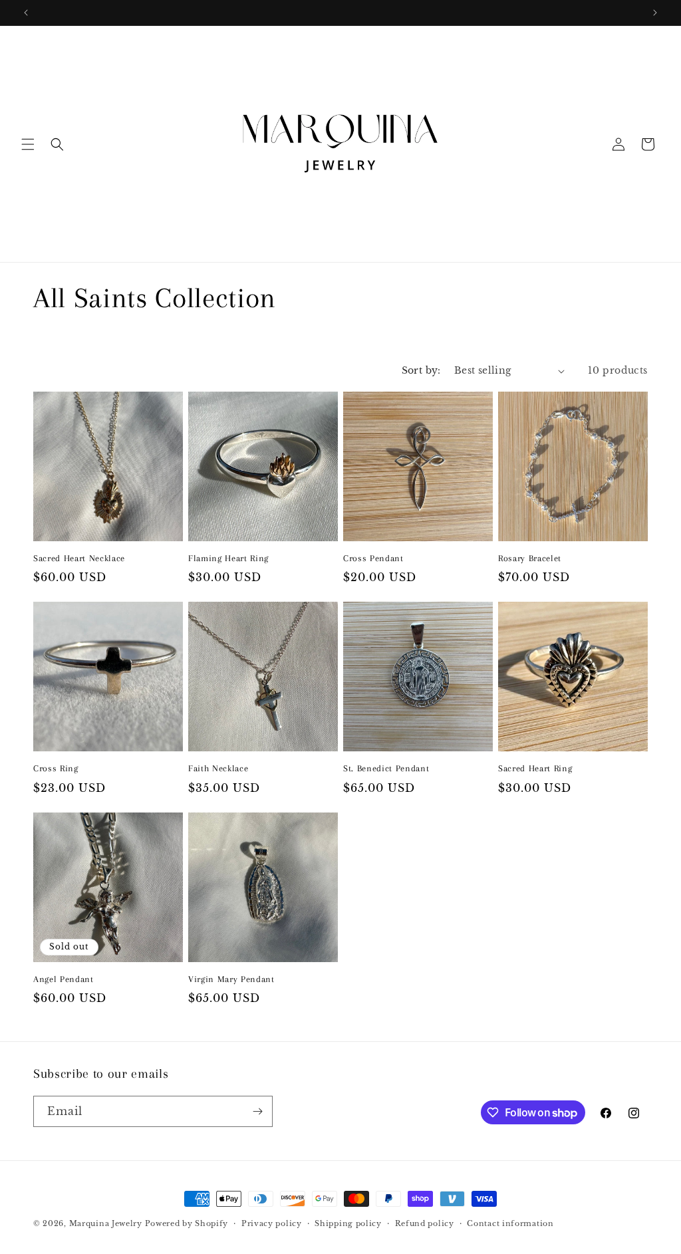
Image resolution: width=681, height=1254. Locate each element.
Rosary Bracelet (529, 558)
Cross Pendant (373, 558)
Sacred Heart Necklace (79, 558)
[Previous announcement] (26, 12)
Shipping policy (348, 1223)
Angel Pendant (63, 979)
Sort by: (421, 370)
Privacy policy (271, 1223)
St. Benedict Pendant (386, 768)
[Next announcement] (655, 12)
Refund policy (424, 1223)
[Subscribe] (257, 1111)
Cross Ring (55, 768)
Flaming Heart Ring (228, 558)
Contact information (510, 1223)
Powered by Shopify (187, 1223)
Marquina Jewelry (107, 1223)
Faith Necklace (218, 768)
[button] (28, 144)
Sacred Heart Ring (535, 768)
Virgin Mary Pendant (231, 979)
